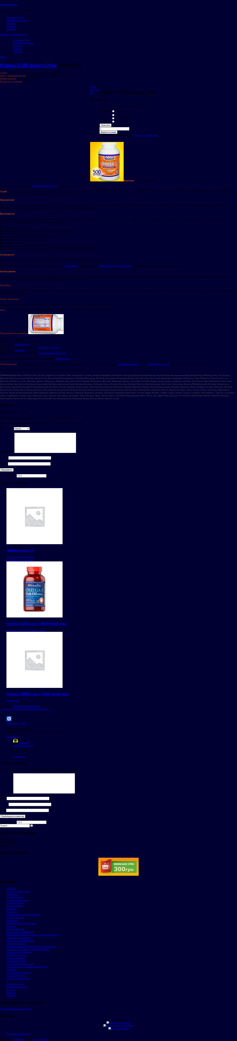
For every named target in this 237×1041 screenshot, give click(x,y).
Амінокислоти (14, 897)
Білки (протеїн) (14, 906)
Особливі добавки (16, 943)
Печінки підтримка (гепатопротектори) (28, 949)
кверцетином (106, 266)
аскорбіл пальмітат (128, 364)
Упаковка (105, 111)
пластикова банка (125, 111)
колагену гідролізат (48, 347)
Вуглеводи (12, 911)
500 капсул (121, 121)
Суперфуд (11, 969)
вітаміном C (70, 266)
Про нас (10, 26)
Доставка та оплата (17, 20)
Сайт (2, 810)
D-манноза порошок (38, 709)
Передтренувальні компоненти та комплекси (31, 946)
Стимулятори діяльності (19, 964)
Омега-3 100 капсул (12, 709)
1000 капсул (122, 118)
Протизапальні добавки (19, 952)
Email (4, 463)
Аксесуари (12, 894)
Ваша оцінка (7, 428)
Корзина (11, 29)
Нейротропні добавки (18, 937)
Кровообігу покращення (19, 932)
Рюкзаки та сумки (16, 955)
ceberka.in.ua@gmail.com (13, 34)
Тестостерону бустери (18, 972)
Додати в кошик (108, 132)
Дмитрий (24, 743)
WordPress (18, 1039)
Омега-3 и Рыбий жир (145, 135)
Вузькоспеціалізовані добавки (22, 914)
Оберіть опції (37, 630)
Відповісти (12, 737)
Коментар (6, 792)
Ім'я (3, 798)
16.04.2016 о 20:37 (23, 745)
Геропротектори (15, 917)
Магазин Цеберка (8, 5)
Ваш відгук (7, 452)
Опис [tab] (93, 87)
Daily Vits (60, 353)
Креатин (11, 926)
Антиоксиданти (15, 903)
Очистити (105, 125)
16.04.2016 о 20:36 (16, 723)
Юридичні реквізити (17, 1034)
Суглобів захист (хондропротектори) (26, 966)
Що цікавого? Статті (17, 978)
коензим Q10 (22, 344)
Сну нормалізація (16, 961)
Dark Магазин (40, 1039)
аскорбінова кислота (158, 364)
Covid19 (10, 888)
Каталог (10, 23)
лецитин (19, 350)
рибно (58, 358)
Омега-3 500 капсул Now (28, 65)
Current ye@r (8, 475)
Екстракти (12, 920)
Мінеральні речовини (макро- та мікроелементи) (33, 935)
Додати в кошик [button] (25, 557)
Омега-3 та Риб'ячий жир (26, 706)
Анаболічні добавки (17, 900)
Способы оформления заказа (15, 1009)
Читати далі (12, 700)
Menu (3, 57)
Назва (4, 457)
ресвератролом (123, 266)
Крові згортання (15, 929)
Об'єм (105, 118)
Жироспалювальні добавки (21, 923)
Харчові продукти (16, 975)
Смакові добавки (15, 958)
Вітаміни (11, 908)
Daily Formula (46, 353)
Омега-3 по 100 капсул (44, 186)
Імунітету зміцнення (17, 891)
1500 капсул (122, 115)
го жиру (66, 358)
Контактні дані (14, 17)
